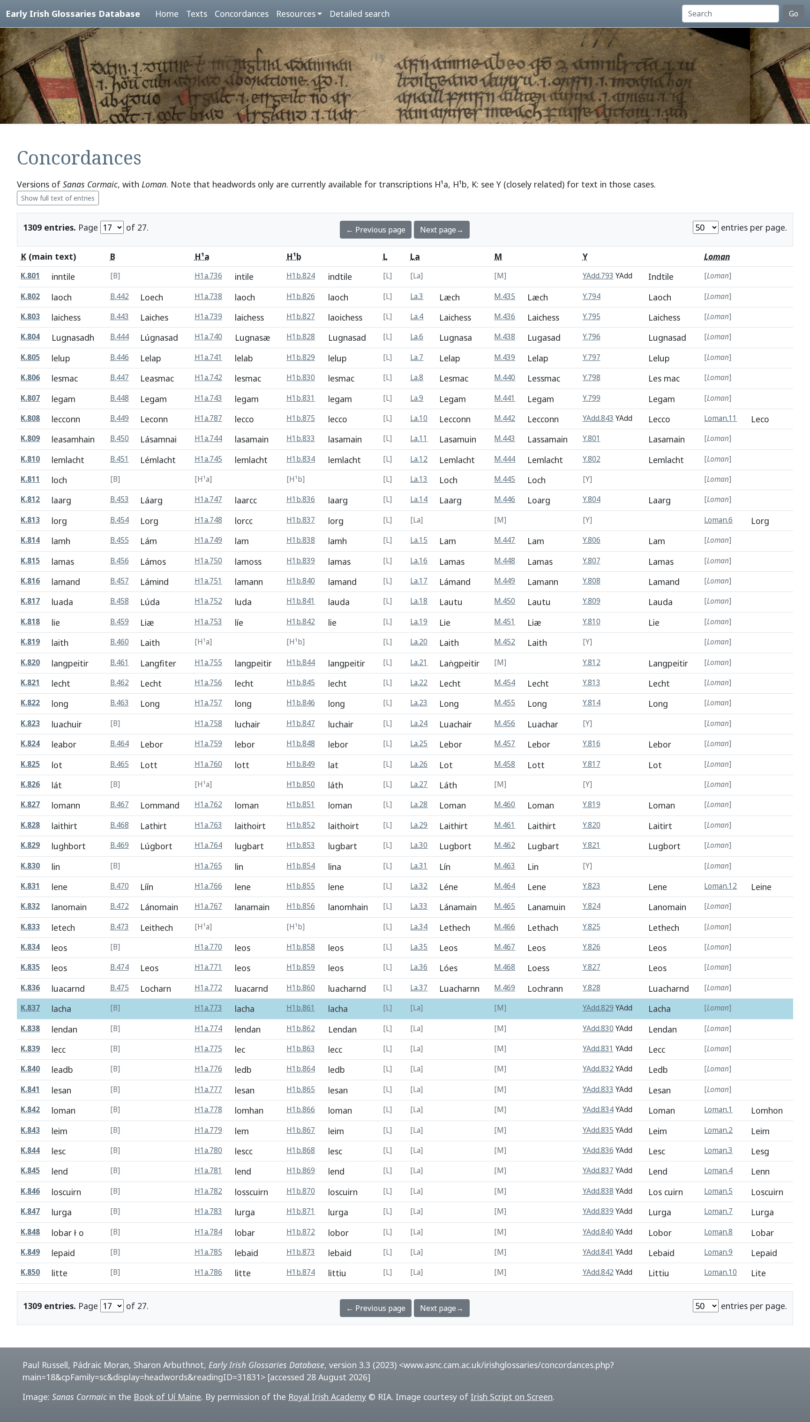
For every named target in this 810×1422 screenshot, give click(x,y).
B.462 (119, 683)
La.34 (419, 927)
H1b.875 (300, 418)
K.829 (30, 845)
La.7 (416, 357)
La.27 (419, 784)
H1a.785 (208, 1252)
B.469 (119, 845)
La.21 (419, 662)
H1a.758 (208, 723)
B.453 (119, 499)
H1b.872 (300, 1232)
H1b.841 (300, 601)
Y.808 (591, 581)
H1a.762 (208, 804)
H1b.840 (300, 581)
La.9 (416, 398)
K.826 (30, 784)
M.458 (504, 764)
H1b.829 (300, 357)
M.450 (504, 601)
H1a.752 (208, 601)
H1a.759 (208, 743)
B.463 (119, 703)
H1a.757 (208, 703)
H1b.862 (300, 1028)
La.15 (419, 540)
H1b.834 (300, 459)
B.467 (119, 804)
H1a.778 (208, 1110)
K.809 (30, 438)
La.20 (419, 642)
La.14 (419, 499)
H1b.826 (300, 296)
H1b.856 (300, 906)
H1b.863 (300, 1049)
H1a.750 (208, 561)
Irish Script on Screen (512, 1396)
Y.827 (591, 967)
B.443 (119, 317)
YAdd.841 (598, 1252)
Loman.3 (718, 1150)
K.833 (30, 927)
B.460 (119, 642)
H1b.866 (300, 1110)
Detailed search (360, 13)
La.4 (416, 317)
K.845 (30, 1170)
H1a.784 (208, 1232)
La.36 (419, 967)
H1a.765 (208, 866)
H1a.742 (208, 377)
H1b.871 (300, 1211)
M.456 (504, 723)
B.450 (119, 438)
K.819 (30, 642)
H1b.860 (300, 988)
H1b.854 (300, 866)
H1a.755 (208, 662)
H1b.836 (300, 499)
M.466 (504, 927)
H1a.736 (208, 276)
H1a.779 (208, 1130)
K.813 (30, 520)
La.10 (419, 418)
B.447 (119, 377)
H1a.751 (208, 581)
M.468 (504, 967)
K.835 (30, 967)
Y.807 (591, 561)
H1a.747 (208, 499)
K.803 (30, 317)
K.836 (30, 988)
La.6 (416, 337)
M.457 (504, 743)
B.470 (119, 886)
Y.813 (591, 683)
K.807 (30, 398)
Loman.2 (718, 1130)
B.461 (119, 662)
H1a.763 (208, 825)
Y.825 (591, 927)
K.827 (30, 804)
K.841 (30, 1089)
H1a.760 (208, 764)
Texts (196, 13)
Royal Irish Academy (327, 1396)
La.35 (419, 947)
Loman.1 (718, 1110)
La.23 (419, 703)
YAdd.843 (598, 418)
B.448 (119, 398)
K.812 (30, 499)
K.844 (30, 1150)
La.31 (419, 866)
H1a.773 (208, 1008)
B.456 (119, 561)
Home (167, 13)
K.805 (30, 357)
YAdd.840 (598, 1232)
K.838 (30, 1028)
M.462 (504, 845)
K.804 (30, 337)
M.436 (504, 317)
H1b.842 (300, 622)
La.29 (419, 825)
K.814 (30, 540)
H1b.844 (300, 662)
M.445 (504, 479)
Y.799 (591, 398)
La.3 (416, 296)
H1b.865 (300, 1089)
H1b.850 (300, 784)
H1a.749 (208, 540)
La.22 (419, 683)
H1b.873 (300, 1252)
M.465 (504, 906)
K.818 (30, 622)
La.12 (419, 459)
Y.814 (591, 703)
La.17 (419, 581)
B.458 (119, 601)
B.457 (119, 581)
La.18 (419, 601)
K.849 (30, 1252)
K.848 (30, 1232)
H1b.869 (300, 1170)
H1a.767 (208, 906)
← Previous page (375, 230)
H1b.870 (300, 1191)
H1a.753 (208, 622)
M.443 (504, 438)
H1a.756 (208, 683)
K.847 (30, 1211)
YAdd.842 (598, 1272)
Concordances (242, 13)
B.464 (119, 743)
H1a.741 (208, 357)
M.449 (504, 581)
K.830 (30, 866)
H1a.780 (208, 1150)
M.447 (504, 540)
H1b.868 (300, 1150)
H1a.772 (208, 988)
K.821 (30, 683)
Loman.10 (720, 1272)
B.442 (119, 296)
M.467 (504, 947)
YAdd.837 (598, 1170)
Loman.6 (718, 520)
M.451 (504, 622)
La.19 (419, 622)
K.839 (30, 1049)
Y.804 (591, 499)
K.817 (30, 601)
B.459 (119, 622)
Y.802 (591, 459)
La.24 (419, 723)
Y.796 (591, 337)
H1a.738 (208, 296)
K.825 (30, 764)
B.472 (119, 906)
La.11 (419, 438)
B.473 (119, 927)
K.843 (30, 1130)
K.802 (30, 296)
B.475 (119, 988)
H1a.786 (208, 1272)
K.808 (30, 418)
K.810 (30, 459)
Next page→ (442, 230)
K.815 (30, 561)
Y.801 (591, 438)
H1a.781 (208, 1170)
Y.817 (591, 764)
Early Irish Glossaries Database (73, 13)
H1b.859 (300, 967)
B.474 (119, 967)
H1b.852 (300, 825)
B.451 (119, 459)
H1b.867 (300, 1130)
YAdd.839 (598, 1211)
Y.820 (591, 825)
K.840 (30, 1069)
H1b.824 (300, 276)
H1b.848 (300, 743)
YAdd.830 (598, 1028)
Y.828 (591, 988)
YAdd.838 (598, 1191)
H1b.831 (300, 398)
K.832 (30, 906)
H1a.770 (208, 947)
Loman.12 (720, 886)
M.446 (504, 499)
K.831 (30, 886)
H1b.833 (300, 438)
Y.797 (591, 357)
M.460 (504, 804)
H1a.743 (208, 398)
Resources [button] (295, 13)
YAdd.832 (598, 1069)
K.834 (30, 947)
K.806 (30, 377)
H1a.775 (208, 1049)
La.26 (419, 764)
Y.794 (591, 296)
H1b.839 (300, 561)
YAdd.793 (598, 276)
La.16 (419, 561)
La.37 (419, 988)
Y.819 (591, 804)
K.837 (30, 1008)
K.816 (30, 581)
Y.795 (591, 317)
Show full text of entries (58, 198)
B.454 (119, 520)
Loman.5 (718, 1191)
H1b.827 (300, 317)
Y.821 (591, 845)
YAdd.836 (598, 1150)
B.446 (119, 357)
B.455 (119, 540)
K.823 (30, 723)
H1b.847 (300, 723)
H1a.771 (208, 967)
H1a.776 (208, 1069)
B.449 (119, 418)
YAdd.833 (598, 1089)
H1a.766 (208, 886)
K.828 (30, 825)
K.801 (30, 276)
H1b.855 (300, 886)
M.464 (504, 886)
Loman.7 (718, 1211)
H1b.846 (300, 703)
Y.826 (591, 947)
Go (793, 13)
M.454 (504, 683)
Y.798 (591, 377)
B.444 (119, 337)
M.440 (504, 377)
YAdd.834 (598, 1110)
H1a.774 (208, 1028)
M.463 (504, 866)
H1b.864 (300, 1069)
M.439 (504, 357)
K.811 (30, 479)
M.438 (504, 337)
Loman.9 (718, 1252)
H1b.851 (300, 804)
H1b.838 (300, 540)
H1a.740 (208, 337)
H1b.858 (300, 947)
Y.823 (591, 886)
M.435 (504, 296)
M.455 (504, 703)
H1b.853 (300, 845)
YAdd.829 (598, 1008)
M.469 (504, 988)
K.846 (30, 1191)
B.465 (119, 764)
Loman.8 (718, 1232)
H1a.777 (208, 1089)
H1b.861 (300, 1008)
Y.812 (591, 662)
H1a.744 (208, 438)
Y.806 (591, 540)
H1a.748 (208, 520)
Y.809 (591, 601)
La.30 (419, 845)
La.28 (419, 804)
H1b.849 (300, 764)
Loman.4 (718, 1170)
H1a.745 (208, 459)
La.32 (419, 886)
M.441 (504, 398)
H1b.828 (300, 337)
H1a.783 (208, 1211)
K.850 (30, 1272)
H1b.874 (300, 1272)
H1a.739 (208, 317)
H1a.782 (208, 1191)
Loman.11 (720, 418)
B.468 (119, 825)
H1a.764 (208, 845)
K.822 (30, 703)
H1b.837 (300, 520)
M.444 (504, 459)
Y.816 (591, 743)
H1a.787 (208, 418)
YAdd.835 (598, 1130)
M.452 (504, 642)
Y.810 (591, 622)
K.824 (30, 743)
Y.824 (591, 906)
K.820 (30, 662)
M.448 (504, 561)
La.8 (416, 377)
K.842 (30, 1110)
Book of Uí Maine (167, 1396)
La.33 (419, 906)
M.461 (504, 825)
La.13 (419, 479)
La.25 (419, 743)
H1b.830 (300, 377)
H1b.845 (300, 683)
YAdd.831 (598, 1049)
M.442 (504, 418)
